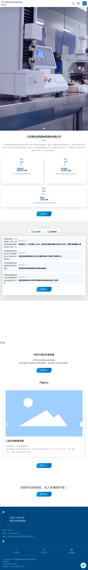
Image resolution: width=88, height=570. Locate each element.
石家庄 (18, 566)
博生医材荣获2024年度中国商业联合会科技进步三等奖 (38, 280)
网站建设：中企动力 (9, 566)
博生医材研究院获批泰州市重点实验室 (32, 268)
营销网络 (71, 553)
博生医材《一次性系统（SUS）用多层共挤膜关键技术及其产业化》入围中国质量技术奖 (50, 244)
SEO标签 (16, 553)
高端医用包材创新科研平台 (44, 313)
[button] (44, 128)
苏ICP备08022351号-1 (10, 564)
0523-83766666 (17, 521)
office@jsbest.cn (13, 533)
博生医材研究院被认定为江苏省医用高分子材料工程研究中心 (40, 256)
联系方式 (44, 553)
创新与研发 (44, 305)
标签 (23, 566)
